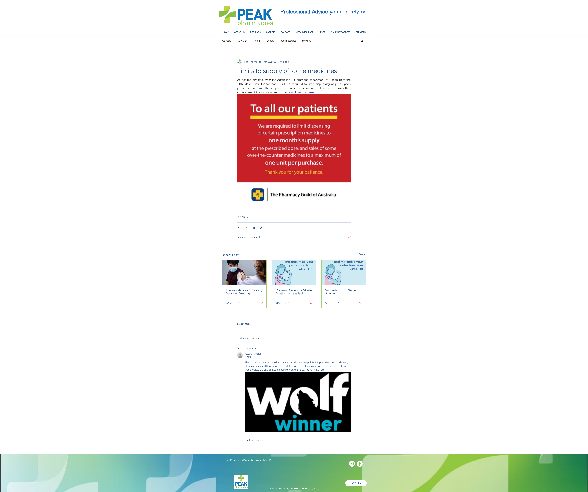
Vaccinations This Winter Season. (341, 292)
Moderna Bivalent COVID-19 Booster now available (294, 292)
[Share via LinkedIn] (253, 227)
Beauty (270, 40)
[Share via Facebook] (238, 227)
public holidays (288, 40)
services (306, 40)
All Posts (226, 40)
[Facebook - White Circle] (360, 464)
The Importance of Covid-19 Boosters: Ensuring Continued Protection (244, 292)
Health (257, 40)
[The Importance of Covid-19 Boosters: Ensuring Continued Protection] (244, 272)
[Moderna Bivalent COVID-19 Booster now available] (294, 272)
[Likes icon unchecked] (247, 440)
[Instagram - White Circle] (352, 464)
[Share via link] (261, 227)
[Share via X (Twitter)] (246, 227)
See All (362, 254)
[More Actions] (349, 355)
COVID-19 (242, 40)
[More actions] (349, 62)
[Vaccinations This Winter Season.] (344, 272)
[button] (362, 41)
